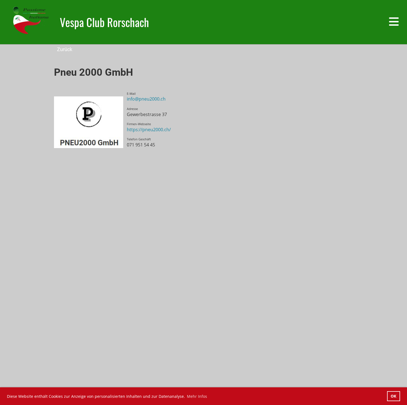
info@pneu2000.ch (146, 99)
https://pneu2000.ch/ (149, 130)
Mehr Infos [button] (197, 396)
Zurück (64, 49)
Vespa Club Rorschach (104, 22)
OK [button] (393, 396)
